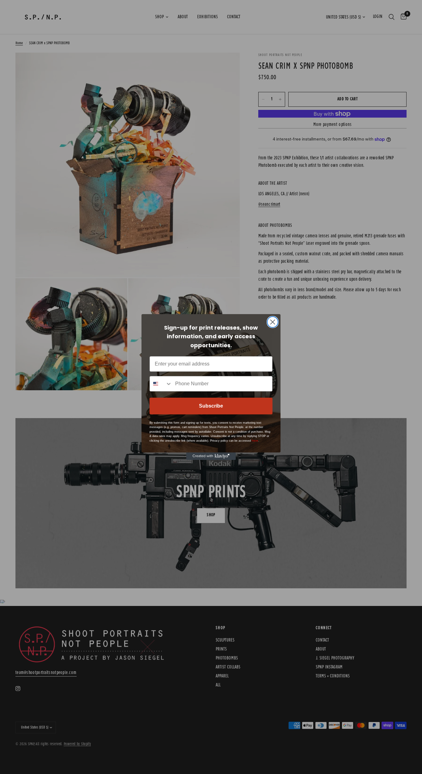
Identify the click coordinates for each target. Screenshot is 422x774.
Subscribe (211, 406)
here (255, 440)
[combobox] (161, 383)
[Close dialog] (272, 322)
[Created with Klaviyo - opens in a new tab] (211, 456)
